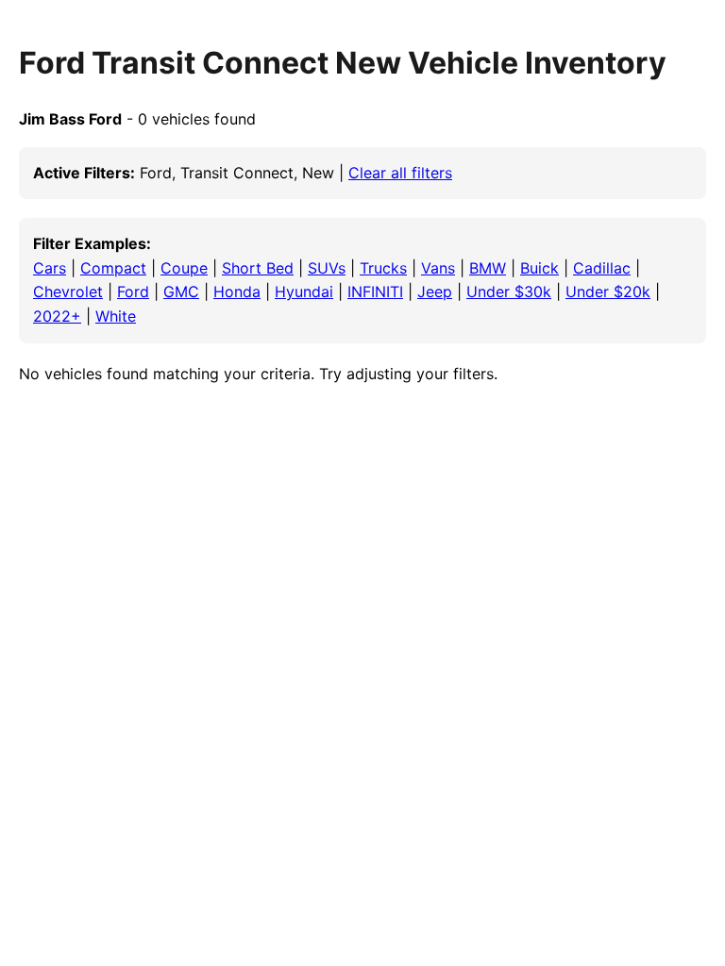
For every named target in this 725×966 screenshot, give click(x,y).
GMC (181, 291)
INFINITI (375, 291)
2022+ (57, 316)
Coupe (184, 267)
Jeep (434, 291)
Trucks (383, 267)
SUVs (327, 267)
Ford (133, 291)
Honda (237, 291)
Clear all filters (400, 172)
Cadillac (602, 267)
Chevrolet (68, 291)
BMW (487, 267)
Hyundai (304, 291)
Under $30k (508, 291)
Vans (438, 267)
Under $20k (607, 291)
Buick (539, 267)
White (115, 316)
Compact (113, 267)
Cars (49, 267)
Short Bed (258, 267)
